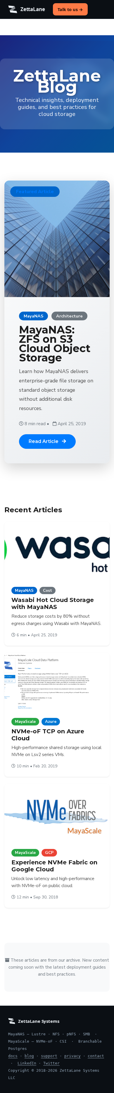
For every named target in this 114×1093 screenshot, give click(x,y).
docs (13, 1056)
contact (96, 1056)
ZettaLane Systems (38, 1021)
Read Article (44, 441)
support (49, 1056)
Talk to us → (70, 9)
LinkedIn (27, 1063)
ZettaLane (32, 9)
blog (29, 1056)
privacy (72, 1056)
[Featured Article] (57, 238)
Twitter (51, 1063)
